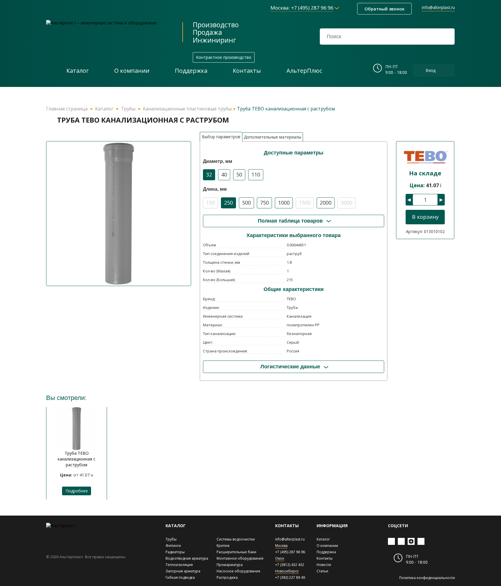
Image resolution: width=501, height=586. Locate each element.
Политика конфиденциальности (427, 577)
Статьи (322, 571)
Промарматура (230, 564)
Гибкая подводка (180, 577)
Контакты (325, 558)
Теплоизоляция (179, 564)
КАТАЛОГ (176, 525)
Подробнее (77, 491)
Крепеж (223, 545)
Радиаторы (175, 551)
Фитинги (173, 545)
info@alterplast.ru (438, 7)
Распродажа (227, 577)
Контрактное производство (223, 57)
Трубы (171, 539)
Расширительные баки (236, 551)
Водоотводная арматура (187, 558)
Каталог (323, 539)
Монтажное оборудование (240, 558)
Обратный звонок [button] (384, 9)
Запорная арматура (183, 571)
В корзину (425, 216)
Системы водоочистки (236, 539)
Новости (324, 564)
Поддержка (326, 551)
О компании (327, 545)
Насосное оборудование (238, 571)
